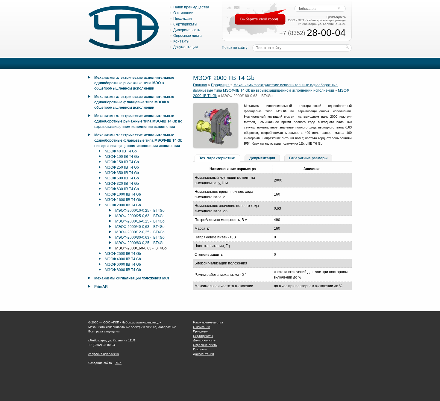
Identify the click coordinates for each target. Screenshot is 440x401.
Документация (185, 47)
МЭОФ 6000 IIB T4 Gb (123, 264)
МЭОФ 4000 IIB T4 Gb (123, 259)
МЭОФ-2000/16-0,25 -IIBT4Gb (140, 221)
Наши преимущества (191, 7)
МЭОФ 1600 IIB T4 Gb (123, 200)
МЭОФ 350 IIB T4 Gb (122, 173)
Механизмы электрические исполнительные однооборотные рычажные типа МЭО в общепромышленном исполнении (134, 82)
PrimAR (101, 287)
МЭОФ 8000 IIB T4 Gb (123, 270)
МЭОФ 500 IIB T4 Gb (122, 178)
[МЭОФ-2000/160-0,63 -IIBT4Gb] (215, 147)
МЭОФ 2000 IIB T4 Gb (123, 205)
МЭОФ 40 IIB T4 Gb (121, 151)
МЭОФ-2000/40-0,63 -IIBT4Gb (140, 227)
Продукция (182, 18)
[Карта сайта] (229, 7)
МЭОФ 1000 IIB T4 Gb (123, 194)
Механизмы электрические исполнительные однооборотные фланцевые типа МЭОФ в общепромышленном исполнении (134, 102)
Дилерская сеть (186, 30)
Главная (200, 85)
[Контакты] (236, 7)
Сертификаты (185, 24)
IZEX (118, 362)
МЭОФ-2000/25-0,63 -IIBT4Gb (140, 216)
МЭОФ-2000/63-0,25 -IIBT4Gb (140, 243)
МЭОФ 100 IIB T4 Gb (122, 157)
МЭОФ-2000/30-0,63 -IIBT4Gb (140, 237)
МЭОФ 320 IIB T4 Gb (122, 183)
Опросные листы (187, 36)
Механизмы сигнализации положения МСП (132, 278)
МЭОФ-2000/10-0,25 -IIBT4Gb (140, 210)
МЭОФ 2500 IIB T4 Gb (123, 254)
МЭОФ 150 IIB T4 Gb (122, 162)
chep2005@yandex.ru (103, 353)
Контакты (181, 41)
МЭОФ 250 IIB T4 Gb (122, 167)
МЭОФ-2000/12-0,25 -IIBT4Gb (140, 232)
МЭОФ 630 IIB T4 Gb (122, 189)
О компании (183, 13)
